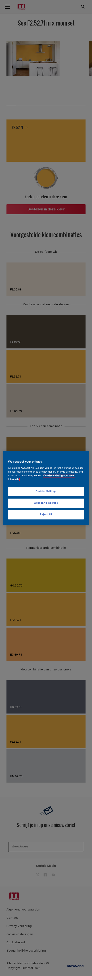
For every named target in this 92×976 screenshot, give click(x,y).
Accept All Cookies (46, 503)
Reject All (46, 514)
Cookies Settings (46, 492)
